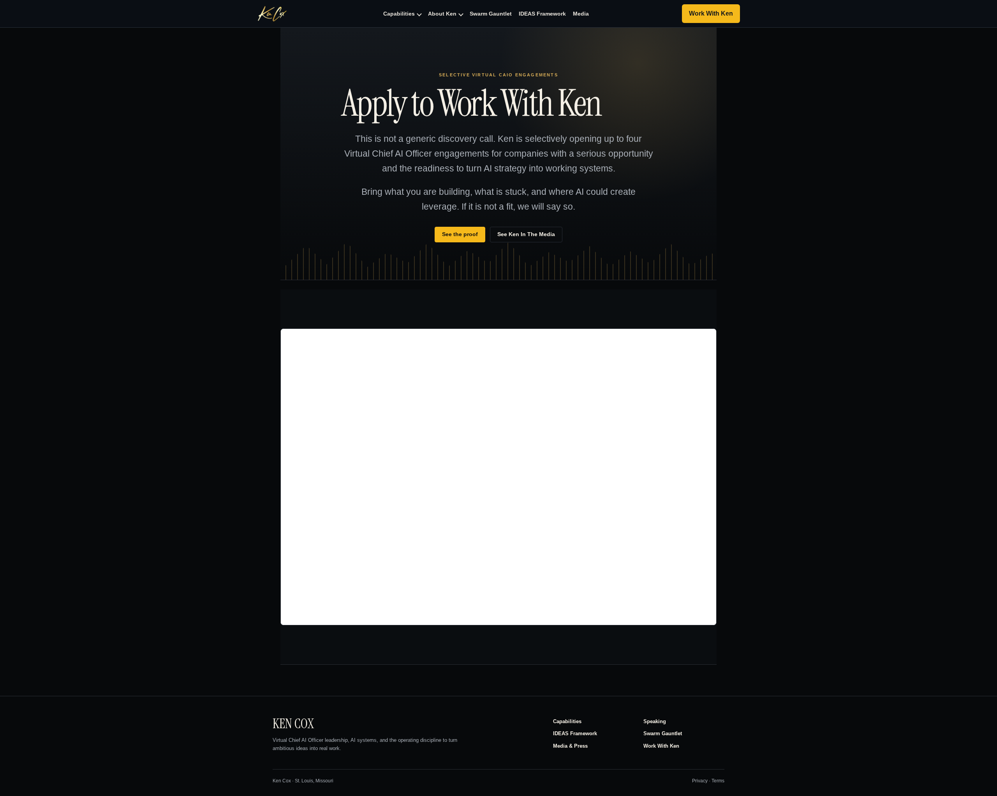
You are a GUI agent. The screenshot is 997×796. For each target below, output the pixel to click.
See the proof (460, 234)
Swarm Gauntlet (662, 733)
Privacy (700, 781)
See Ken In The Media (526, 234)
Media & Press (570, 746)
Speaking (654, 721)
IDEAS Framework (575, 733)
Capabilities (567, 721)
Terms (718, 781)
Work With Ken (661, 746)
